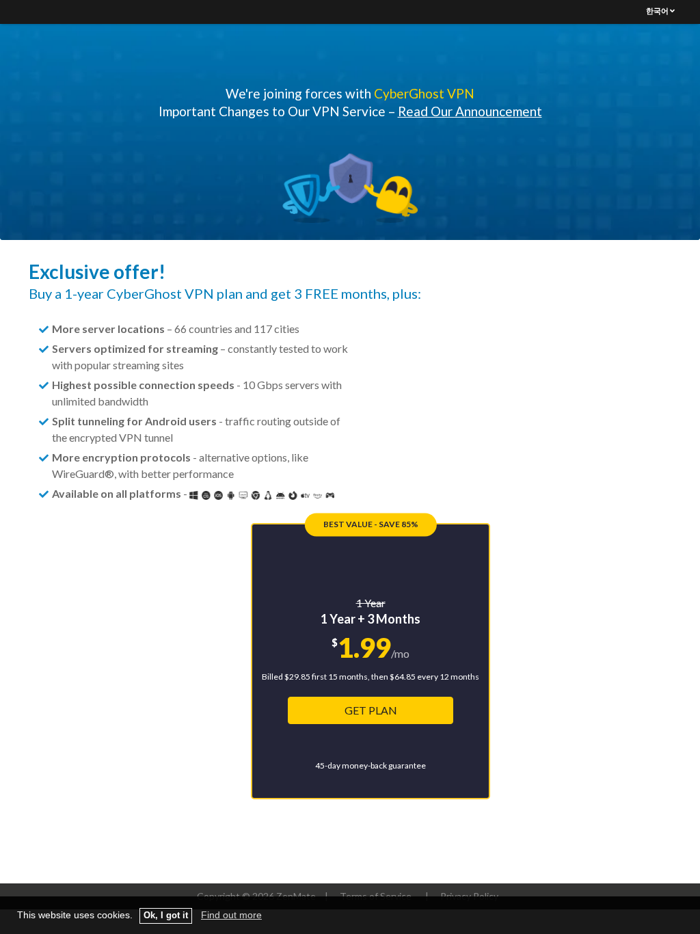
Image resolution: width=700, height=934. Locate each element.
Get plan (371, 710)
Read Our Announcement (470, 111)
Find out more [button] (231, 914)
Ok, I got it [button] (166, 915)
